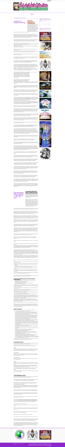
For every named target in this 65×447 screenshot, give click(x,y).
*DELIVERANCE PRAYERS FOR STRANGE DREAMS (42, 445)
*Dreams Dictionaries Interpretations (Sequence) (43, 443)
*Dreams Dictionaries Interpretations (34, 443)
